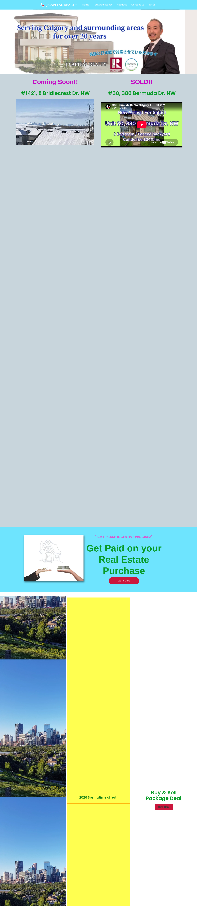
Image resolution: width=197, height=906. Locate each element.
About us (122, 4)
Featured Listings (102, 4)
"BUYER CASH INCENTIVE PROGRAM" (123, 537)
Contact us (137, 4)
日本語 (152, 4)
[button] (164, 807)
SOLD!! (142, 81)
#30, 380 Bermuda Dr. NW (142, 93)
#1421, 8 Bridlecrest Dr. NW (55, 93)
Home (85, 4)
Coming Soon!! (55, 81)
